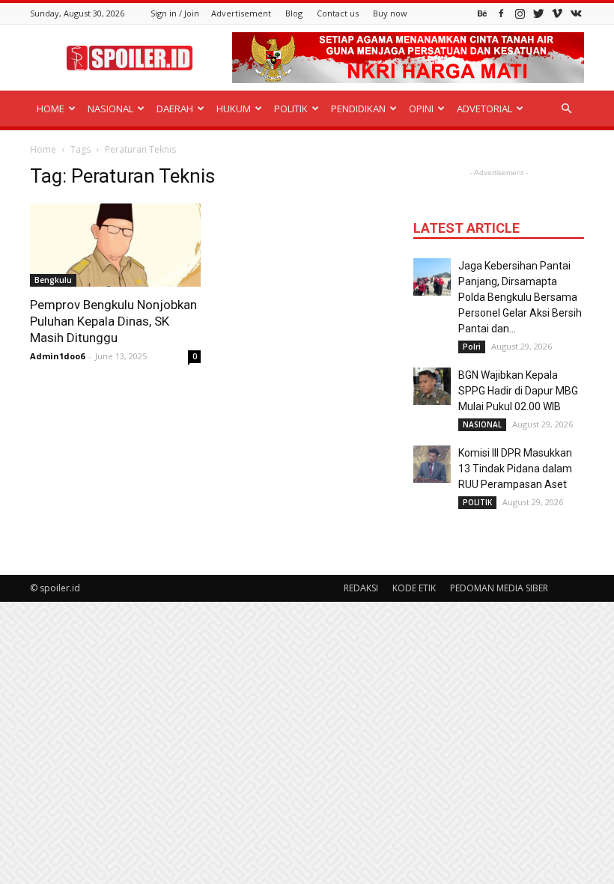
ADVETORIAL (484, 108)
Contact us (338, 13)
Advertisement (241, 13)
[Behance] (482, 13)
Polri (472, 346)
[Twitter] (538, 13)
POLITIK (291, 108)
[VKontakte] (576, 13)
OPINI (421, 108)
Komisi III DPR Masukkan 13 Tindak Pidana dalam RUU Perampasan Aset (515, 468)
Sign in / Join (175, 13)
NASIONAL (110, 108)
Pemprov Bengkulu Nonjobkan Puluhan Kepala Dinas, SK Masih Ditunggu (113, 321)
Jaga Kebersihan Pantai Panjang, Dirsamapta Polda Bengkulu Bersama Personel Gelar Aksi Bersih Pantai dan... (520, 297)
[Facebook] (501, 13)
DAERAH (174, 108)
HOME (50, 108)
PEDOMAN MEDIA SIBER (499, 588)
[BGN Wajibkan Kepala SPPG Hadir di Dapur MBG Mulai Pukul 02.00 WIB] (432, 386)
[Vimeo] (557, 13)
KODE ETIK (414, 588)
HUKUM (233, 108)
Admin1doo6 (57, 356)
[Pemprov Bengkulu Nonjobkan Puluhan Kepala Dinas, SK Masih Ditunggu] (115, 245)
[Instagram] (519, 13)
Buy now (390, 13)
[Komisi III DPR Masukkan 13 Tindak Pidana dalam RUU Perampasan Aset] (432, 464)
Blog (294, 13)
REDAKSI (361, 588)
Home (43, 149)
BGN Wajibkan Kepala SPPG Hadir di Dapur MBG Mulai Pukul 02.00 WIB (518, 390)
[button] (566, 109)
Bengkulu (53, 280)
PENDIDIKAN (358, 108)
